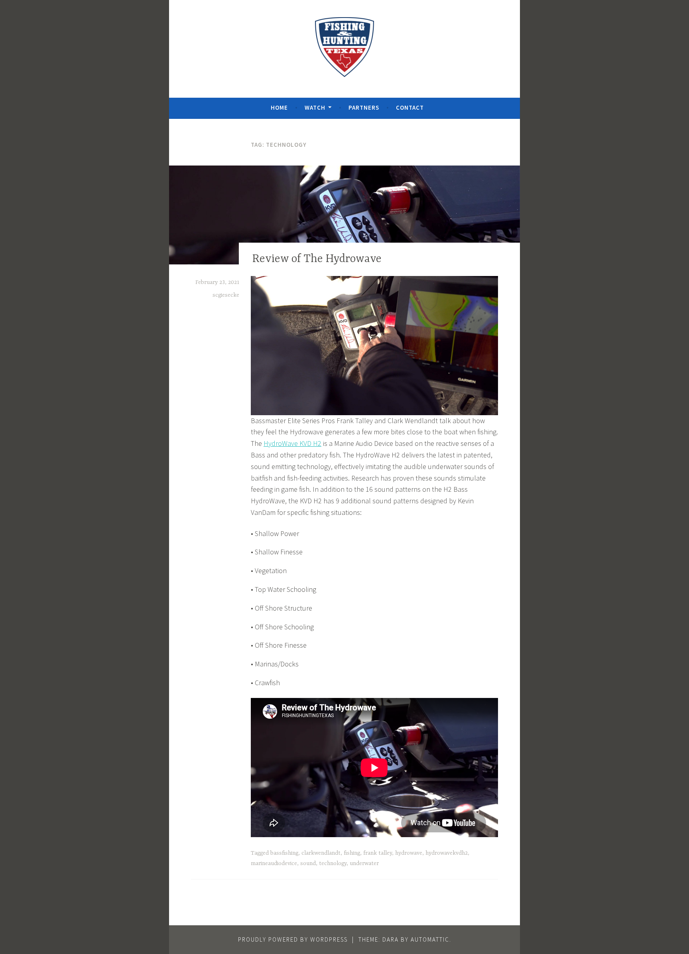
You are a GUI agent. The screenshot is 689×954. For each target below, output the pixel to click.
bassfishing (284, 853)
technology (332, 863)
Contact (410, 107)
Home (279, 107)
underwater (364, 863)
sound (308, 863)
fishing (352, 853)
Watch (315, 107)
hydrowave (408, 853)
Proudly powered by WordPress (293, 939)
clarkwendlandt (321, 853)
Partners (363, 107)
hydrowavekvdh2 (446, 853)
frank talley (377, 853)
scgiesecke (226, 295)
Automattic (430, 939)
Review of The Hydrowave (317, 259)
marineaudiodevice (274, 863)
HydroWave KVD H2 (292, 443)
